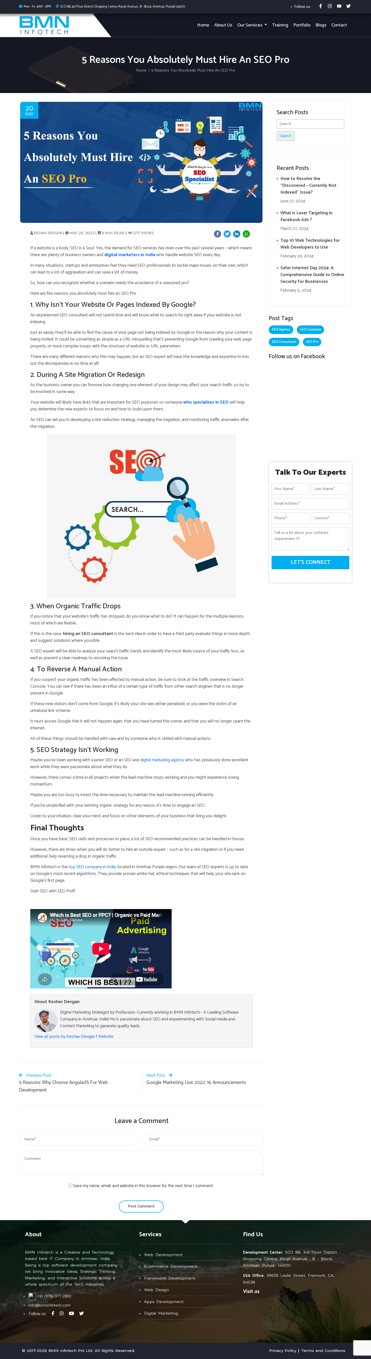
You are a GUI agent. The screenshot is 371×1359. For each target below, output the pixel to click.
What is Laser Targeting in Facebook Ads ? (306, 216)
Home (203, 25)
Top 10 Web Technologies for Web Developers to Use (310, 244)
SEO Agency (281, 329)
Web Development (163, 1254)
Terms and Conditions (323, 1350)
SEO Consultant (284, 342)
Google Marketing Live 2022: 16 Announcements (196, 1082)
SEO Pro (312, 342)
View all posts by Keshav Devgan (64, 1036)
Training (280, 25)
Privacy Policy (282, 1350)
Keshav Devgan (48, 233)
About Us (223, 25)
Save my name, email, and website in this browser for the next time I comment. (143, 1186)
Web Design (156, 1289)
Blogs (320, 25)
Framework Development (170, 1278)
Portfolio (301, 25)
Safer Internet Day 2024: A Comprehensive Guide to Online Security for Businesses (312, 274)
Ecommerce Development (171, 1266)
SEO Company (310, 329)
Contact (339, 25)
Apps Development (163, 1301)
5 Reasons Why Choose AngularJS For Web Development (63, 1086)
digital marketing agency (162, 760)
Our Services (250, 25)
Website (105, 1036)
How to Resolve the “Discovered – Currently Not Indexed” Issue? (308, 185)
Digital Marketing (161, 1313)
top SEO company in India (92, 867)
